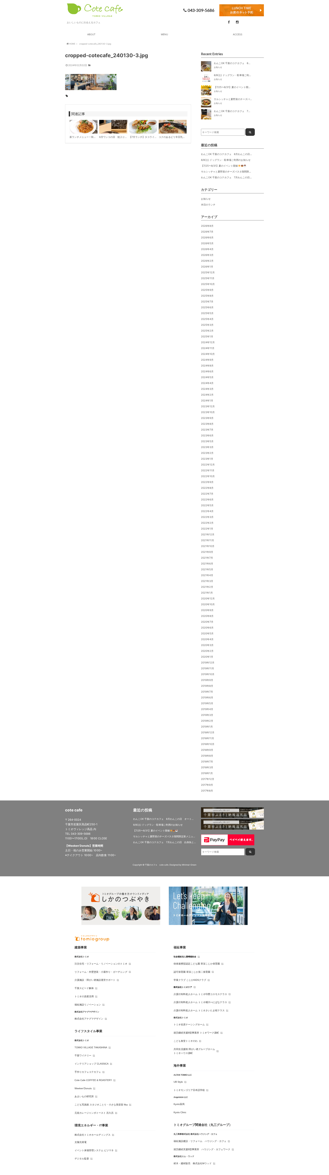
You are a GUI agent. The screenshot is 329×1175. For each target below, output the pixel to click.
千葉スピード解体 (84, 988)
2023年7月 (207, 429)
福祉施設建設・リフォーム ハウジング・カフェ (200, 1141)
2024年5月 (207, 377)
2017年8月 (207, 790)
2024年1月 (207, 400)
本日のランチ (208, 204)
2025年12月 (208, 272)
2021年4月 (207, 575)
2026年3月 (207, 254)
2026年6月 (207, 237)
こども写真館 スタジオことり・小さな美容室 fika (101, 1104)
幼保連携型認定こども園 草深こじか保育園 (197, 963)
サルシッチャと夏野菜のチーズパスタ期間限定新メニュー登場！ (236, 171)
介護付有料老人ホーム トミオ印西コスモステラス (200, 994)
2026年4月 (207, 249)
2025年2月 (207, 330)
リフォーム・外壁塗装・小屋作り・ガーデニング (101, 972)
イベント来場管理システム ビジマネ (94, 1150)
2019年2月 (207, 720)
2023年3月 (207, 447)
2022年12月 (208, 464)
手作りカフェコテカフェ (88, 1072)
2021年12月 (207, 534)
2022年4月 (207, 511)
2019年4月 (207, 709)
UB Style (178, 1081)
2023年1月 (207, 458)
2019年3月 (207, 714)
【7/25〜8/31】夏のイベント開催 (219, 165)
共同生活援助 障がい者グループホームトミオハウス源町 (194, 1051)
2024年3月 (207, 388)
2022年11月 (207, 470)
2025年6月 (207, 307)
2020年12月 (208, 598)
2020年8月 (207, 615)
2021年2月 (207, 586)
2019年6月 (207, 697)
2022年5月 (207, 505)
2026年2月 (207, 260)
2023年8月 (207, 423)
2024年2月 (207, 394)
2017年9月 (207, 784)
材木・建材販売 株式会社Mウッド (193, 1163)
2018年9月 (207, 749)
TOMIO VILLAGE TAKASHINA (91, 1047)
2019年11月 (207, 668)
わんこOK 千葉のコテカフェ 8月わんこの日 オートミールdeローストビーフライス (247, 154)
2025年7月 (207, 301)
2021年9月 (207, 551)
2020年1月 (207, 656)
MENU (164, 34)
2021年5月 (207, 569)
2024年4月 (207, 383)
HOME (72, 43)
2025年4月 (207, 319)
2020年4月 (207, 639)
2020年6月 (207, 627)
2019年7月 (207, 691)
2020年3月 (207, 645)
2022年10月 (208, 476)
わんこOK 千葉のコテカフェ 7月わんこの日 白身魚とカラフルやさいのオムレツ (245, 177)
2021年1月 (207, 592)
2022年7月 (207, 493)
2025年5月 (207, 313)
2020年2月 (207, 650)
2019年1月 (207, 726)
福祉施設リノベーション (88, 1004)
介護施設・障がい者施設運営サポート (95, 980)
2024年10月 (208, 353)
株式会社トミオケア (183, 987)
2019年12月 (207, 662)
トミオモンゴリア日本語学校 (189, 1090)
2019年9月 (207, 680)
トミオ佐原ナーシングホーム (189, 1024)
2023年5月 (207, 441)
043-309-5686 (201, 10)
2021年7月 (207, 557)
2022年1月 (207, 528)
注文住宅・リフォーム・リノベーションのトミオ (101, 963)
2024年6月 (207, 371)
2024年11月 (207, 348)
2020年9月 (207, 610)
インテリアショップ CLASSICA (91, 1063)
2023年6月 (207, 435)
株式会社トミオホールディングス (93, 1134)
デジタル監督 (82, 1158)
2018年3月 (207, 767)
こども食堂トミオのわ (186, 1041)
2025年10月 (208, 284)
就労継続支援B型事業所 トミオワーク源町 (196, 1032)
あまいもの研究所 (84, 1096)
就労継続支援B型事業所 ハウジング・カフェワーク (202, 1149)
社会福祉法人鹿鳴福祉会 (185, 956)
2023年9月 (207, 417)
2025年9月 (207, 289)
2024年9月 (207, 359)
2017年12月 (207, 779)
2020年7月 (207, 621)
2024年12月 (208, 342)
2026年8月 (207, 225)
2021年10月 (207, 546)
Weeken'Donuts (83, 1088)
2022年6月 (207, 499)
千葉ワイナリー (83, 1055)
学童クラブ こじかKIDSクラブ (190, 980)
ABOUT (91, 34)
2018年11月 (207, 738)
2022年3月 (207, 516)
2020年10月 (208, 604)
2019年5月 (207, 703)
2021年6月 (207, 563)
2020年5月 (207, 633)
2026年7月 (207, 231)
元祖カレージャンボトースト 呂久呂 (94, 1112)
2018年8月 (207, 755)
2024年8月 (207, 365)
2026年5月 (207, 243)
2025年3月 (207, 324)
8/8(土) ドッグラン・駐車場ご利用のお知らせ (226, 159)
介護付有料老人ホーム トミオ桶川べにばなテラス (200, 1002)
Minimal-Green (189, 864)
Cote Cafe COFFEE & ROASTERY (93, 1080)
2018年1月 (207, 773)
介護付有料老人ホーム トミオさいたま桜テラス (199, 1010)
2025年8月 (207, 295)
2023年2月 (207, 452)
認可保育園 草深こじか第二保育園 (192, 972)
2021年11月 (207, 540)
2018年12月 (207, 732)
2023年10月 (208, 412)
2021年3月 (207, 581)
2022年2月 (207, 522)
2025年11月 (207, 278)
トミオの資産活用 (84, 996)
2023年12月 (208, 406)
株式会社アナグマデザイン (89, 1018)
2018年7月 (207, 761)
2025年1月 (207, 336)
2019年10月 (207, 674)
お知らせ (206, 198)
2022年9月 (207, 482)
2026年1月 (207, 266)
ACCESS (237, 34)
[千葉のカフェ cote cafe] (95, 14)
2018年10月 (207, 744)
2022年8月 (207, 487)
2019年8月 (207, 685)
